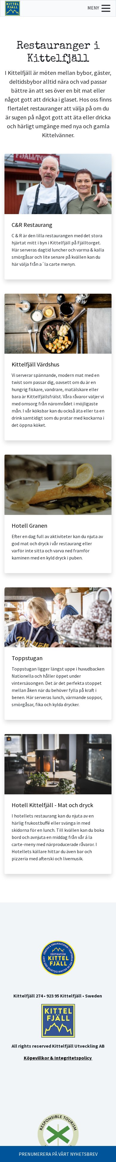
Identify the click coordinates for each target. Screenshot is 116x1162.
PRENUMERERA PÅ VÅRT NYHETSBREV (58, 1154)
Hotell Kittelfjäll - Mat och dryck (52, 805)
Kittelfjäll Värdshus (35, 364)
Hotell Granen (29, 525)
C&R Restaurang (32, 224)
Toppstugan (27, 658)
